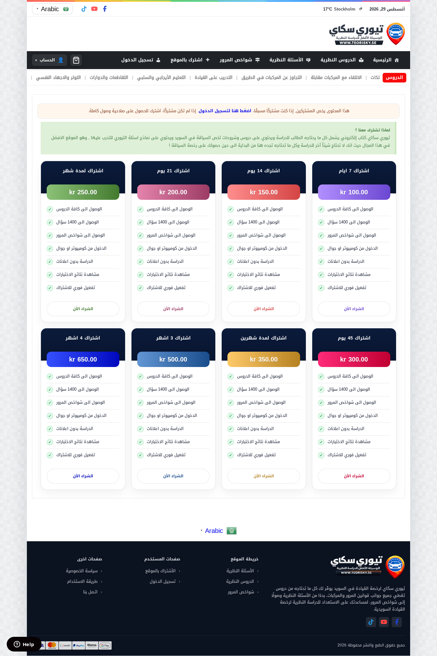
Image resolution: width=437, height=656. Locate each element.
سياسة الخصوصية (82, 571)
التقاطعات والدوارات (131, 77)
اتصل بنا (90, 592)
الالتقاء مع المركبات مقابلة (358, 77)
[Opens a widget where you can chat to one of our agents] (24, 645)
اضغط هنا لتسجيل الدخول (225, 111)
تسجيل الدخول (163, 581)
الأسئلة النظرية (240, 571)
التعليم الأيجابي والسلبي (183, 77)
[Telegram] (84, 8)
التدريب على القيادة (236, 77)
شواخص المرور (241, 592)
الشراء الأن (354, 308)
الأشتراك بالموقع (160, 571)
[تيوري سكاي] (367, 567)
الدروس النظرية (240, 581)
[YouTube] (94, 8)
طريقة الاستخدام (82, 581)
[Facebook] (104, 8)
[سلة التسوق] (76, 60)
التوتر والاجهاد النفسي (80, 77)
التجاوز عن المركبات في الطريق (294, 77)
